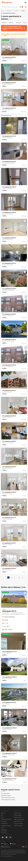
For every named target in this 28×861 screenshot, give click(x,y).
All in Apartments (5, 793)
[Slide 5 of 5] (15, 54)
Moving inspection (18, 815)
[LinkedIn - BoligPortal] (6, 837)
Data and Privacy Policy (6, 819)
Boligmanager (4, 829)
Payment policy (4, 823)
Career (2, 827)
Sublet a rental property (19, 819)
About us (3, 813)
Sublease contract (18, 817)
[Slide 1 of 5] (12, 54)
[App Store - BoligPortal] (13, 843)
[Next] (22, 577)
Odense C (4, 22)
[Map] (25, 7)
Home (2, 10)
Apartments (9, 10)
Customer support (18, 821)
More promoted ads (6, 115)
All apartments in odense (9, 13)
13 (19, 577)
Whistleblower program (6, 825)
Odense (16, 10)
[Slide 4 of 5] (14, 54)
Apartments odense (6, 795)
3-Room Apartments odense (8, 799)
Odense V (11, 22)
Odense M (18, 22)
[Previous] (5, 577)
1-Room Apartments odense (8, 797)
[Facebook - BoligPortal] (2, 837)
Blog (2, 815)
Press (2, 817)
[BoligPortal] (7, 2)
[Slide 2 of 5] (13, 54)
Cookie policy (4, 821)
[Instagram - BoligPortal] (10, 837)
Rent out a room (17, 813)
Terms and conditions (18, 823)
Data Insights (4, 832)
